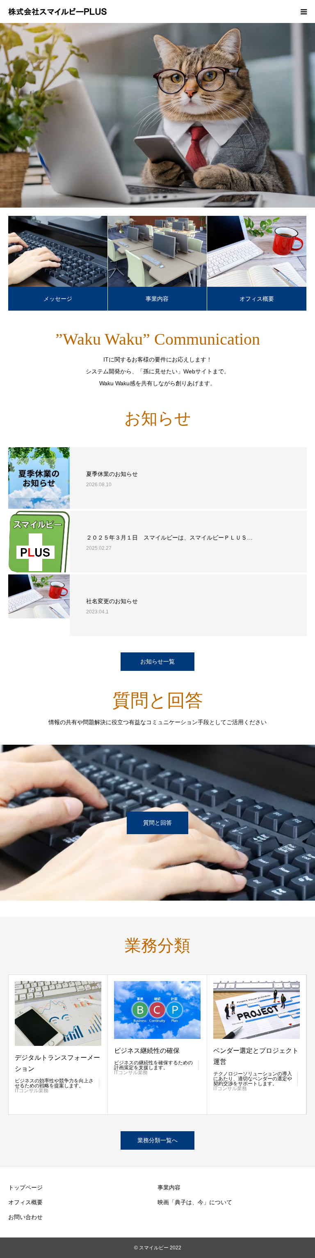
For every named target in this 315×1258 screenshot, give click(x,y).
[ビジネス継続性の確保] (157, 1010)
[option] (157, 115)
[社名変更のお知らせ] (39, 605)
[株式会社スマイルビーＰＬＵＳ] (57, 11)
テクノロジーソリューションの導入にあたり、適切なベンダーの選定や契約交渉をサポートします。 (252, 1078)
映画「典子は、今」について (195, 1202)
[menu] (303, 11)
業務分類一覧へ (157, 1140)
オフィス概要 (257, 298)
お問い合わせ (25, 1217)
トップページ (25, 1187)
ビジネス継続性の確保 (147, 1050)
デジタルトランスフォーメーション (57, 1063)
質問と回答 (157, 822)
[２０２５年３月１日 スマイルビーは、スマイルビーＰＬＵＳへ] (39, 541)
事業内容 (157, 298)
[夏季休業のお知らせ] (39, 478)
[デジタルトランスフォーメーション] (58, 1013)
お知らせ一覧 (157, 661)
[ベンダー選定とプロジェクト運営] (256, 1010)
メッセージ (57, 298)
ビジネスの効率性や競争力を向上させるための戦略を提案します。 (54, 1083)
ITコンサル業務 (31, 1090)
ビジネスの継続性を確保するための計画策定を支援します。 (153, 1065)
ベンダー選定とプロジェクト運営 (256, 1056)
